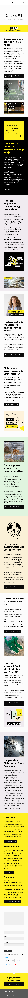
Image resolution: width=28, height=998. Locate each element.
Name (6, 930)
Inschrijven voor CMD (14, 984)
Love (10, 960)
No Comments (20, 19)
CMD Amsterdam (8, 19)
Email (5, 936)
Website (6, 942)
